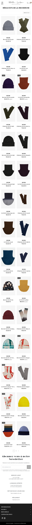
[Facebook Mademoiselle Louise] (2, 518)
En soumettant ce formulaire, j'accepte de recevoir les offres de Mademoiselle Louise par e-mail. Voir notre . (16, 470)
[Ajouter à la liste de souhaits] (14, 18)
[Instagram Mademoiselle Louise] (4, 518)
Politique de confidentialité (24, 470)
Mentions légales (9, 523)
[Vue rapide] (14, 21)
